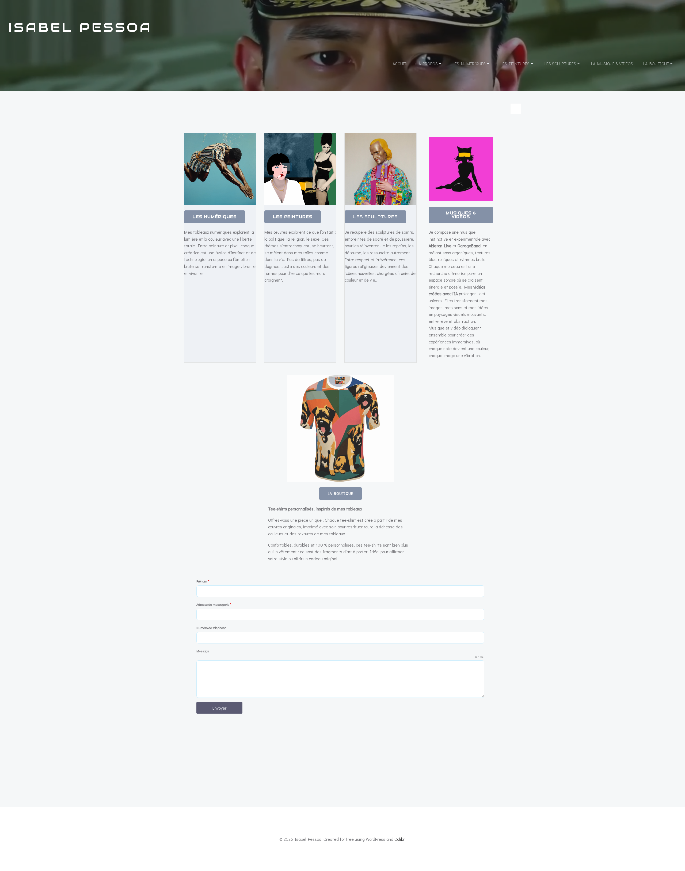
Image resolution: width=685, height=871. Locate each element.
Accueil (400, 63)
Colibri (400, 839)
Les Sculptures (560, 63)
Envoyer (219, 708)
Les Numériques (469, 63)
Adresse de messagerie (213, 604)
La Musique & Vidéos (612, 63)
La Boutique (656, 63)
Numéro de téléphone (211, 628)
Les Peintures (515, 63)
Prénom (202, 581)
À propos (428, 63)
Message (202, 651)
